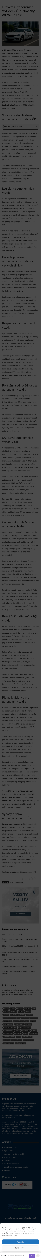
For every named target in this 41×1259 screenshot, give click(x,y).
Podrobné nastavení (21, 1254)
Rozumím (20, 1242)
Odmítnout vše (20, 1248)
